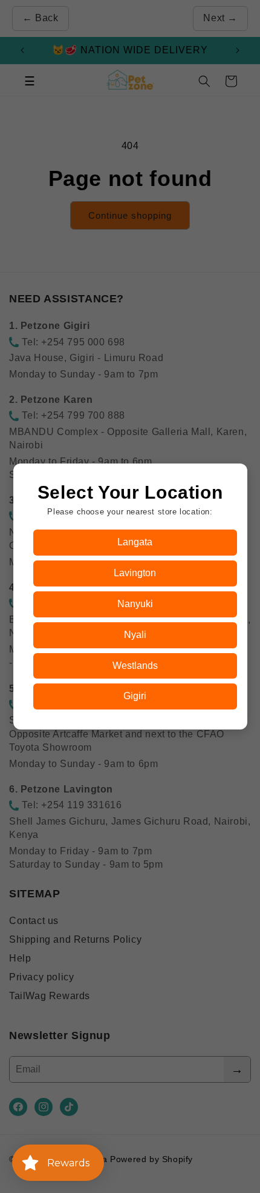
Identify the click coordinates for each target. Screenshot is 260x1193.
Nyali (135, 635)
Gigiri (134, 696)
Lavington (135, 573)
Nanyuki (135, 604)
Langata (134, 542)
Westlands (135, 665)
